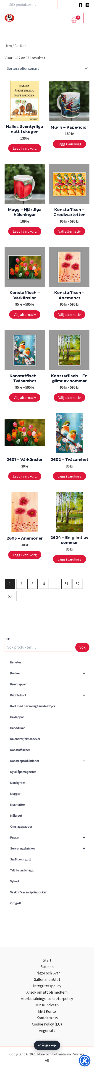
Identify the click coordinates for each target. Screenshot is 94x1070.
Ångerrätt (47, 1030)
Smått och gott (20, 859)
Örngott (15, 903)
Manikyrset (17, 783)
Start (47, 960)
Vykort (14, 881)
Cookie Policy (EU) (47, 1024)
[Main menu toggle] (89, 18)
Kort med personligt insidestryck (32, 706)
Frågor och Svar (47, 973)
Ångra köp (47, 1045)
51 (66, 583)
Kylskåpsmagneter (23, 772)
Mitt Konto (47, 1011)
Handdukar (17, 728)
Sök (7, 639)
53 (10, 596)
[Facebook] (80, 5)
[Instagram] (87, 5)
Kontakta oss (47, 1017)
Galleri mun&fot (47, 979)
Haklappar (17, 717)
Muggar (15, 794)
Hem (8, 46)
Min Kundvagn (47, 1005)
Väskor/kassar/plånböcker (28, 892)
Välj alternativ (69, 231)
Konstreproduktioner (47, 761)
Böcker (47, 673)
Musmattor (17, 804)
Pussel (47, 837)
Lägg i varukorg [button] (25, 148)
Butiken (47, 966)
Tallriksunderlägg (22, 870)
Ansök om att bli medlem (47, 992)
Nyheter (15, 662)
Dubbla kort (47, 695)
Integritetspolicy (47, 985)
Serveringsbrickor (47, 848)
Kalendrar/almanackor (25, 739)
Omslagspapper (21, 826)
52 (77, 583)
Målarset (16, 815)
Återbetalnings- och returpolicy (47, 998)
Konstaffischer (20, 750)
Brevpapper (18, 684)
